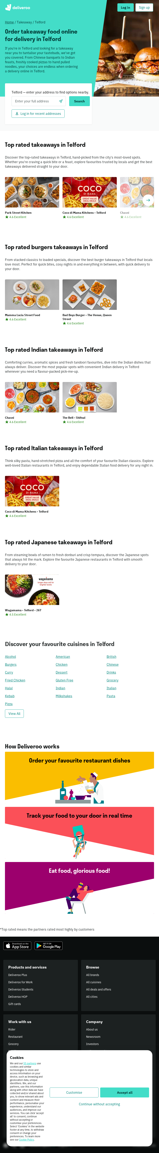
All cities (92, 997)
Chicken (61, 664)
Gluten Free (64, 680)
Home (9, 22)
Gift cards (14, 1004)
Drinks (111, 672)
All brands (92, 975)
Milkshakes (64, 696)
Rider (11, 1029)
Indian (60, 688)
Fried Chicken (15, 680)
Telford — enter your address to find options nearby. (50, 92)
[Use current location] (61, 101)
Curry (9, 672)
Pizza (9, 704)
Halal (9, 688)
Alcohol (10, 657)
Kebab (9, 696)
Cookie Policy (26, 1139)
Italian (111, 688)
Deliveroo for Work (20, 982)
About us (92, 1029)
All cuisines (93, 982)
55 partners (29, 1063)
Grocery (112, 680)
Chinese (113, 664)
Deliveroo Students (20, 989)
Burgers (11, 664)
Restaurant (15, 1037)
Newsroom (93, 1037)
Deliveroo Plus (17, 975)
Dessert (61, 672)
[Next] (148, 200)
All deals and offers (98, 989)
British (111, 657)
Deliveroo (17, 7)
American (63, 657)
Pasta (111, 696)
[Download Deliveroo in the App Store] (17, 946)
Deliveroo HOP (17, 997)
